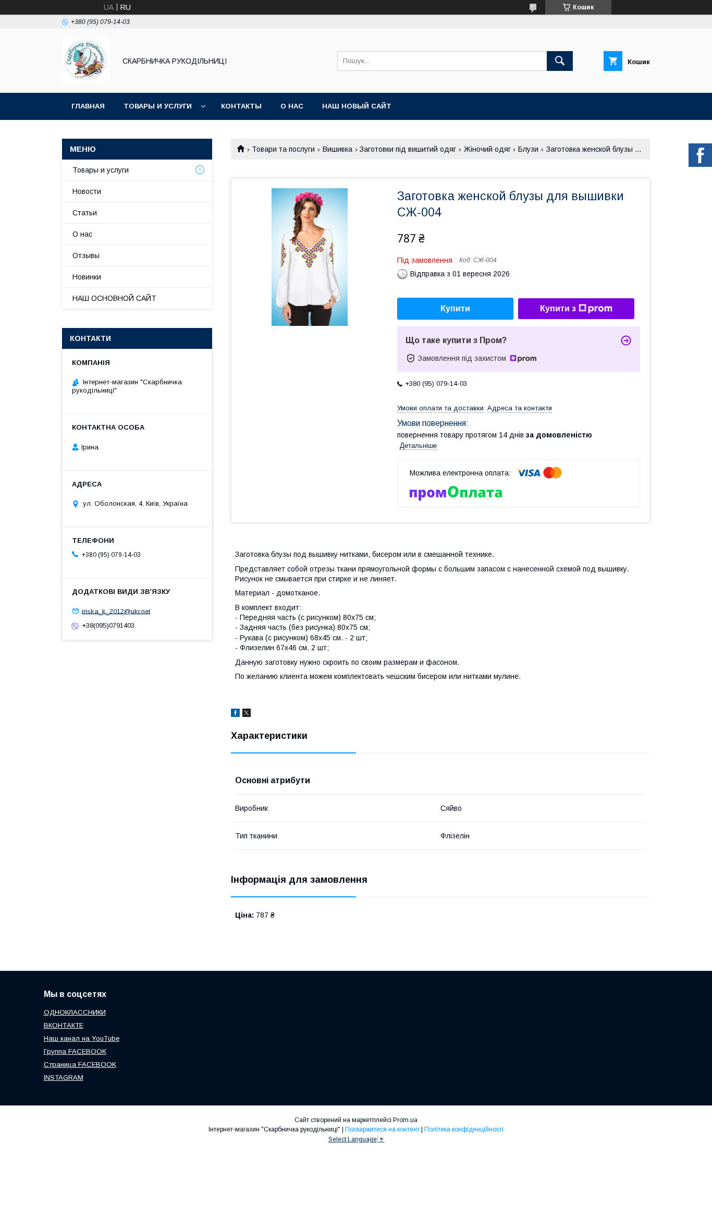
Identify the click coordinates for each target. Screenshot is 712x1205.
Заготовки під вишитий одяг (408, 149)
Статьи (84, 213)
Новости (86, 191)
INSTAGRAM (63, 1077)
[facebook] (235, 714)
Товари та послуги (283, 149)
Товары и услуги (158, 106)
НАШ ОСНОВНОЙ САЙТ (114, 298)
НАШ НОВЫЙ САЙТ (356, 106)
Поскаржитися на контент (382, 1129)
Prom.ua (405, 1120)
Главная (88, 106)
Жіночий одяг (487, 149)
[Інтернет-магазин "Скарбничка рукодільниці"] (86, 79)
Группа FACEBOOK (75, 1051)
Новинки (86, 277)
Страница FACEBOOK (80, 1064)
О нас (291, 106)
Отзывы (86, 255)
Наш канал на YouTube (81, 1038)
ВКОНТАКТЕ (63, 1025)
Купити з (558, 308)
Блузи (528, 149)
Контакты (241, 106)
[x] (246, 714)
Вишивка (337, 149)
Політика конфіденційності (464, 1129)
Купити (455, 308)
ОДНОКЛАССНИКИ (75, 1012)
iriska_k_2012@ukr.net (116, 611)
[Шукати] (560, 61)
